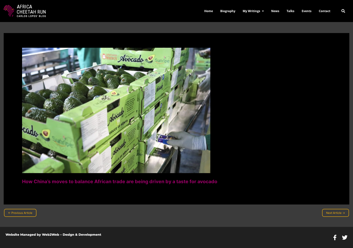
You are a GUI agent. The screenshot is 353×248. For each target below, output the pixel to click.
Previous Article (20, 213)
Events (306, 11)
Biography (227, 11)
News (275, 11)
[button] (343, 11)
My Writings (251, 11)
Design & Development (82, 234)
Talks (290, 11)
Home (208, 11)
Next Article (335, 213)
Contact (324, 11)
